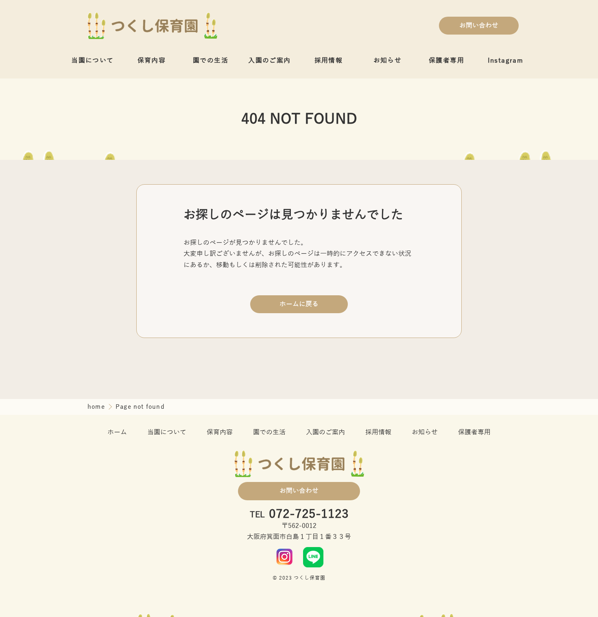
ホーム (117, 432)
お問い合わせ (478, 25)
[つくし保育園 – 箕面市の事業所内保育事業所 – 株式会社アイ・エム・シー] (152, 25)
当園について (92, 60)
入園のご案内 (269, 60)
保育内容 (151, 60)
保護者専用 (446, 60)
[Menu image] (285, 556)
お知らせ (387, 60)
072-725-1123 (309, 514)
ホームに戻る (299, 304)
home (97, 406)
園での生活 (210, 60)
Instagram (506, 60)
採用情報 (328, 60)
